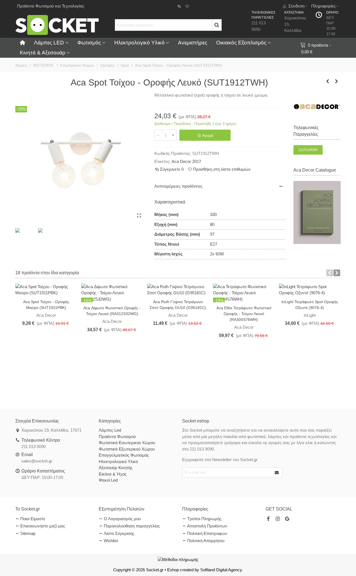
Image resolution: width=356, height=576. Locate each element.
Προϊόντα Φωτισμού (117, 436)
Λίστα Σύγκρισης (119, 533)
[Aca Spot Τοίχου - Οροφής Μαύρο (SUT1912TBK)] (327, 81)
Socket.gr (155, 569)
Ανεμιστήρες (192, 43)
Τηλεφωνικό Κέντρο (40, 440)
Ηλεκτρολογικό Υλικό (139, 43)
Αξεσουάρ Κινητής (115, 467)
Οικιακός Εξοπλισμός (241, 43)
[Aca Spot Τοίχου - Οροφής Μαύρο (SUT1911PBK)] (46, 289)
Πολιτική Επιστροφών (207, 533)
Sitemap (27, 533)
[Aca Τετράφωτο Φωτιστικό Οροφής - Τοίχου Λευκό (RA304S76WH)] (244, 292)
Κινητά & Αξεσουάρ (42, 53)
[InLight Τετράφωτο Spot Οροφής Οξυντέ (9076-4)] (309, 289)
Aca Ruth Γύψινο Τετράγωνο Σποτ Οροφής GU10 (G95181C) (178, 305)
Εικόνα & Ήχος (113, 474)
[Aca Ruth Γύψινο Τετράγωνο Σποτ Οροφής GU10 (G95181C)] (178, 289)
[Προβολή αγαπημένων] (188, 6)
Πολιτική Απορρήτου (205, 540)
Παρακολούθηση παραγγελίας (132, 526)
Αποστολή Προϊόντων (207, 526)
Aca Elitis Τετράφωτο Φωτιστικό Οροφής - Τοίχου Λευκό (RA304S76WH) (243, 314)
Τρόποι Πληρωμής (204, 518)
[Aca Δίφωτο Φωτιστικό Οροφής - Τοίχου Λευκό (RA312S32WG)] (112, 292)
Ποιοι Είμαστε (32, 518)
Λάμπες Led (110, 430)
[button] (329, 273)
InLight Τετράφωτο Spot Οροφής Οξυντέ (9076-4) (309, 305)
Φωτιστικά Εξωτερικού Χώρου (127, 449)
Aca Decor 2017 (186, 161)
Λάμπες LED (49, 43)
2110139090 (308, 150)
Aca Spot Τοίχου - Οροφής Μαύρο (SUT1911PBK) (46, 305)
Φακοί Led (108, 480)
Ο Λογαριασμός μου (122, 518)
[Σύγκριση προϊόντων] (180, 6)
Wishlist (111, 540)
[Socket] (57, 25)
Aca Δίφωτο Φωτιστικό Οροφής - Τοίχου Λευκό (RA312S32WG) (112, 311)
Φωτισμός (89, 43)
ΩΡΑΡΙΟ (332, 12)
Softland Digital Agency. (221, 569)
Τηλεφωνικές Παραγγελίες (306, 131)
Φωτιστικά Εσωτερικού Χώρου (127, 442)
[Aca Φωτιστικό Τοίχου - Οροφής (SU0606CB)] (336, 81)
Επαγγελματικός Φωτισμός (124, 455)
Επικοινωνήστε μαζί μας (42, 526)
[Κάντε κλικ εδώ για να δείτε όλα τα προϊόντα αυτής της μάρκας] (317, 106)
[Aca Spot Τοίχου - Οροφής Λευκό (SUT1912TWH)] (139, 216)
